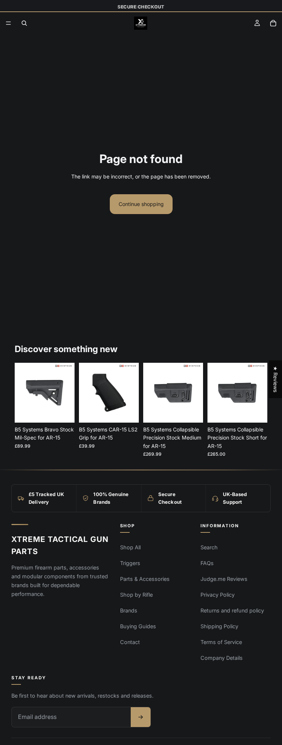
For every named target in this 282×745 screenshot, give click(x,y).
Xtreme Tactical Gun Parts (60, 545)
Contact (130, 642)
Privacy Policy (217, 595)
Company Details (221, 658)
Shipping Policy (219, 626)
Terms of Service (221, 642)
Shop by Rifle (136, 595)
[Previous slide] (23, 392)
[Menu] (8, 23)
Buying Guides (138, 626)
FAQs (207, 563)
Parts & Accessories (145, 579)
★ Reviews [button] (275, 379)
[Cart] (273, 23)
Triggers (130, 563)
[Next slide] (66, 392)
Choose (69, 411)
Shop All (130, 547)
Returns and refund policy (232, 610)
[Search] (24, 23)
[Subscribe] (141, 717)
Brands (128, 610)
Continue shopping (141, 204)
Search (209, 547)
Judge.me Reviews (223, 579)
